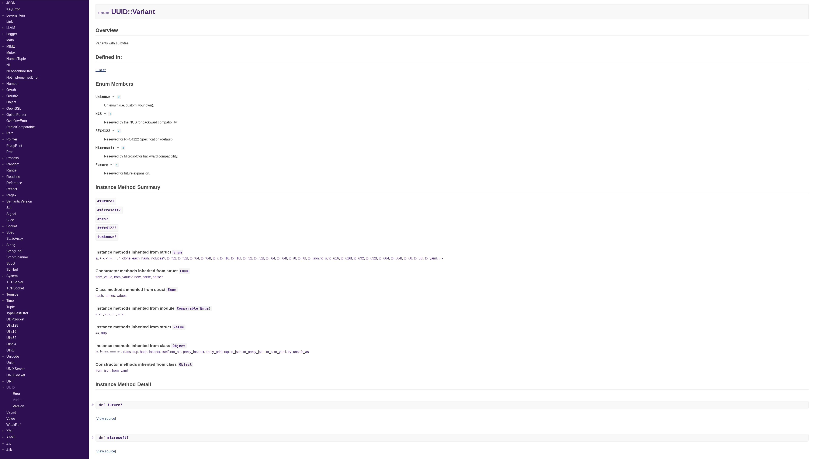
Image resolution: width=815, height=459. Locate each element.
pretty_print (214, 352)
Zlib (9, 449)
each (136, 258)
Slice (10, 220)
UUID (10, 387)
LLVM (10, 28)
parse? (158, 277)
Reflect (11, 189)
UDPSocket (15, 319)
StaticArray (14, 238)
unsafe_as (301, 352)
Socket (11, 226)
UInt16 (11, 331)
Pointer (11, 139)
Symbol (12, 269)
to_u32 (359, 258)
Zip (8, 443)
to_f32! (183, 258)
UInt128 (12, 325)
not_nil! (175, 352)
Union (10, 362)
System (12, 276)
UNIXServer (15, 369)
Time (10, 300)
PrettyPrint (14, 145)
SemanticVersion (19, 201)
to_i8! (302, 258)
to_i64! (282, 258)
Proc (9, 152)
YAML (10, 437)
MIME (10, 46)
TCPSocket (15, 288)
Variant (18, 400)
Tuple (10, 307)
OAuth (11, 90)
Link (9, 21)
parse (146, 277)
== (115, 258)
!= (97, 352)
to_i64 (270, 258)
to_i (215, 258)
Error (16, 393)
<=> (109, 258)
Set (8, 208)
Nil (8, 65)
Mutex (10, 52)
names (110, 296)
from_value (104, 277)
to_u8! (418, 258)
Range (11, 170)
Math (10, 40)
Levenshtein (15, 15)
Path (9, 133)
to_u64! (396, 258)
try (289, 352)
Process (12, 158)
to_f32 (171, 258)
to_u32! (371, 258)
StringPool (14, 251)
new (137, 277)
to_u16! (346, 258)
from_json (103, 370)
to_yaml (431, 258)
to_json (313, 258)
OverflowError (16, 121)
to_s (323, 258)
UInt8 (10, 350)
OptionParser (16, 114)
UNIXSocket (15, 375)
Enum (177, 252)
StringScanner (17, 257)
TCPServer (14, 282)
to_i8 (292, 258)
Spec (10, 232)
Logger (11, 34)
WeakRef (13, 424)
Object (11, 102)
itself (165, 352)
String (10, 245)
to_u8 (408, 258)
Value (10, 418)
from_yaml (120, 370)
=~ (119, 352)
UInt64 (11, 344)
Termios (12, 294)
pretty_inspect (193, 352)
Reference (14, 183)
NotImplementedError (22, 77)
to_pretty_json (253, 352)
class (127, 352)
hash (145, 258)
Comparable (187, 308)
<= (101, 314)
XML (9, 431)
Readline (13, 176)
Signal (11, 214)
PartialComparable (20, 127)
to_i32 (247, 258)
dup (104, 333)
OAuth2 (12, 96)
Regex (11, 195)
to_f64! (206, 258)
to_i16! (236, 258)
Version (18, 406)
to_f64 (194, 258)
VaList (11, 412)
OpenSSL (13, 108)
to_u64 (384, 258)
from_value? (123, 277)
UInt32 (11, 338)
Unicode (12, 356)
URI (9, 381)
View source (105, 418)
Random (12, 164)
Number (12, 83)
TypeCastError (17, 313)
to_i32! (259, 258)
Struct (10, 263)
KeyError (13, 9)
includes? (157, 258)
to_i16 (224, 258)
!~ (101, 352)
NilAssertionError (19, 71)
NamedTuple (16, 59)
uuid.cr (101, 70)
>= (123, 314)
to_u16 (334, 258)
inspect (154, 352)
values (121, 296)
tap (226, 352)
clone (126, 258)
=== (113, 352)
